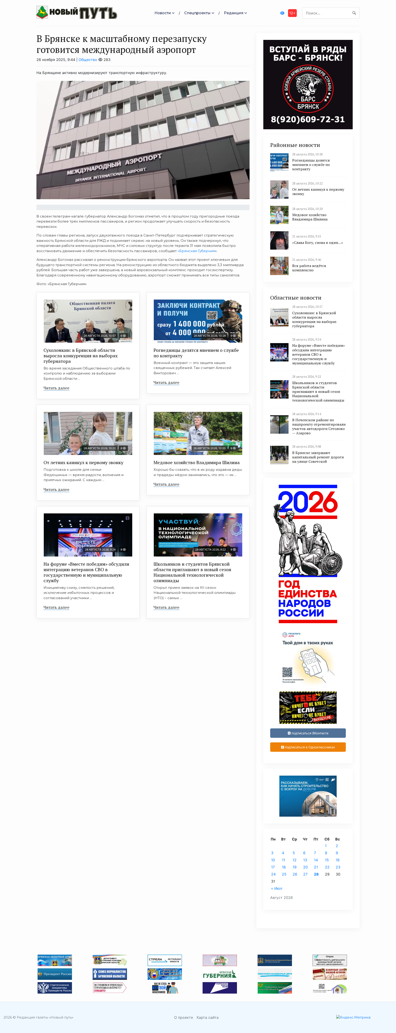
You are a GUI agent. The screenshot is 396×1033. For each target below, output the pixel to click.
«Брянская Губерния (196, 251)
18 (284, 867)
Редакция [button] (233, 13)
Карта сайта (208, 1017)
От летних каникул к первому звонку (83, 462)
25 (284, 874)
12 (295, 860)
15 (327, 860)
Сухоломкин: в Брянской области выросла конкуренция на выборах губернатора (81, 355)
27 (305, 874)
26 (295, 874)
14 (316, 860)
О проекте (183, 1017)
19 (295, 867)
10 (273, 860)
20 (305, 867)
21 (316, 867)
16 (338, 860)
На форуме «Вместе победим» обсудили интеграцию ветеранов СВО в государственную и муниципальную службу (86, 572)
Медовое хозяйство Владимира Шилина (197, 462)
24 (273, 874)
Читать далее (56, 388)
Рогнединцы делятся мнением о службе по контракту (196, 353)
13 (305, 860)
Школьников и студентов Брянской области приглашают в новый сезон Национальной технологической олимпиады (192, 572)
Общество (88, 59)
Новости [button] (162, 13)
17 (273, 867)
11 (283, 860)
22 (327, 867)
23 (338, 867)
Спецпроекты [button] (197, 13)
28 (316, 874)
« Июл (276, 888)
